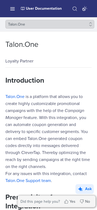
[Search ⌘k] (74, 8)
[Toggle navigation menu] (12, 8)
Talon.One (15, 96)
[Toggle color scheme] (84, 8)
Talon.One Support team (28, 180)
